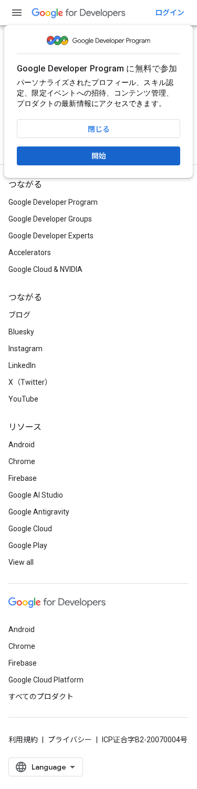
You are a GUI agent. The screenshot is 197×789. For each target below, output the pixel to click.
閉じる (99, 129)
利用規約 (23, 739)
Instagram (25, 348)
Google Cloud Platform (46, 680)
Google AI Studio (35, 495)
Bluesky (21, 332)
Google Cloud (30, 528)
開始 (98, 156)
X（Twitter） (30, 382)
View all (21, 562)
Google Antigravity (38, 512)
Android (21, 444)
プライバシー (70, 739)
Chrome (21, 461)
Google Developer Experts (51, 236)
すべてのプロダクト (41, 696)
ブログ (19, 315)
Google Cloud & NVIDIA (45, 269)
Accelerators (29, 252)
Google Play (27, 545)
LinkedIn (22, 365)
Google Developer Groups (50, 219)
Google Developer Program (53, 202)
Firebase (22, 478)
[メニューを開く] (16, 12)
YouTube (23, 399)
